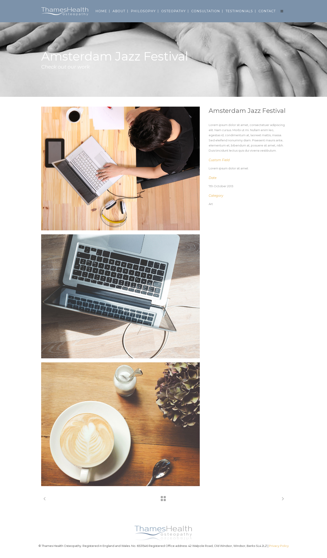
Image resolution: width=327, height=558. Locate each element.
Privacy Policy (279, 546)
